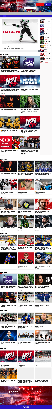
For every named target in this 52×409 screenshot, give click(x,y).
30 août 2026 (3, 131)
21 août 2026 (3, 230)
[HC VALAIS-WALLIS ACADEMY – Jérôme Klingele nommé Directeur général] (43, 373)
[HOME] (2, 16)
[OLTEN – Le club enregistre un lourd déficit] (26, 204)
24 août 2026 (3, 307)
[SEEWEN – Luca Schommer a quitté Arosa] (8, 258)
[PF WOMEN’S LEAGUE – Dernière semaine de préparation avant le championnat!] (30, 62)
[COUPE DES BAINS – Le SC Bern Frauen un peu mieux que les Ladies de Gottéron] (26, 297)
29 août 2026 (37, 177)
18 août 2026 (37, 230)
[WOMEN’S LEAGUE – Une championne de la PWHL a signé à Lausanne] (43, 279)
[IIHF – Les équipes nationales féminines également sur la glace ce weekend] (43, 297)
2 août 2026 (37, 268)
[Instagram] (24, 388)
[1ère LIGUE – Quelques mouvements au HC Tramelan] (43, 335)
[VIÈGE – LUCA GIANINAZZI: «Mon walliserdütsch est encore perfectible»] (43, 221)
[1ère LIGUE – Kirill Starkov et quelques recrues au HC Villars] (43, 318)
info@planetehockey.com (13, 398)
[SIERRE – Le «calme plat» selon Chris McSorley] (8, 221)
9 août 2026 (20, 328)
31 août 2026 (3, 93)
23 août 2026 (20, 306)
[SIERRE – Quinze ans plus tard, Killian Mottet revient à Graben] (8, 204)
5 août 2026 (20, 267)
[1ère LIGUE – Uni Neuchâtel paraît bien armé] (8, 335)
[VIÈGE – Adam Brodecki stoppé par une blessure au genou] (43, 204)
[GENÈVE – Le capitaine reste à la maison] (10, 101)
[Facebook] (20, 388)
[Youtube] (32, 388)
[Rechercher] (39, 51)
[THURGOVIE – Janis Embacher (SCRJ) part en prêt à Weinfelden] (26, 221)
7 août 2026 (3, 266)
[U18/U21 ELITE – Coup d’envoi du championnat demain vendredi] (43, 356)
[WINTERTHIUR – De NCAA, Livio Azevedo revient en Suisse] (26, 240)
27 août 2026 (37, 365)
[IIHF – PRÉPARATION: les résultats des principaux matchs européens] (30, 81)
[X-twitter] (28, 388)
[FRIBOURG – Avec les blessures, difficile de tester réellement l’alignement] (8, 184)
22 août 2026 (37, 306)
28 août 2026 (3, 193)
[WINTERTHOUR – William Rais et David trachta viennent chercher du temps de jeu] (43, 258)
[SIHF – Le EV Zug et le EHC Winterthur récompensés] (8, 373)
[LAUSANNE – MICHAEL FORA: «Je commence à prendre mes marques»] (26, 184)
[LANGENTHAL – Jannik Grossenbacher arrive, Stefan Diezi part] (26, 258)
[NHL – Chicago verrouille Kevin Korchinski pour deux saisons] (10, 142)
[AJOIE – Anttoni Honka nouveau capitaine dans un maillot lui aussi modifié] (26, 166)
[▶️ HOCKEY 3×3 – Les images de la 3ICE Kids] (10, 122)
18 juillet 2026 (37, 327)
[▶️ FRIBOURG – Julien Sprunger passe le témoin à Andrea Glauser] (43, 184)
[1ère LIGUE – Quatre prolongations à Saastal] (26, 335)
